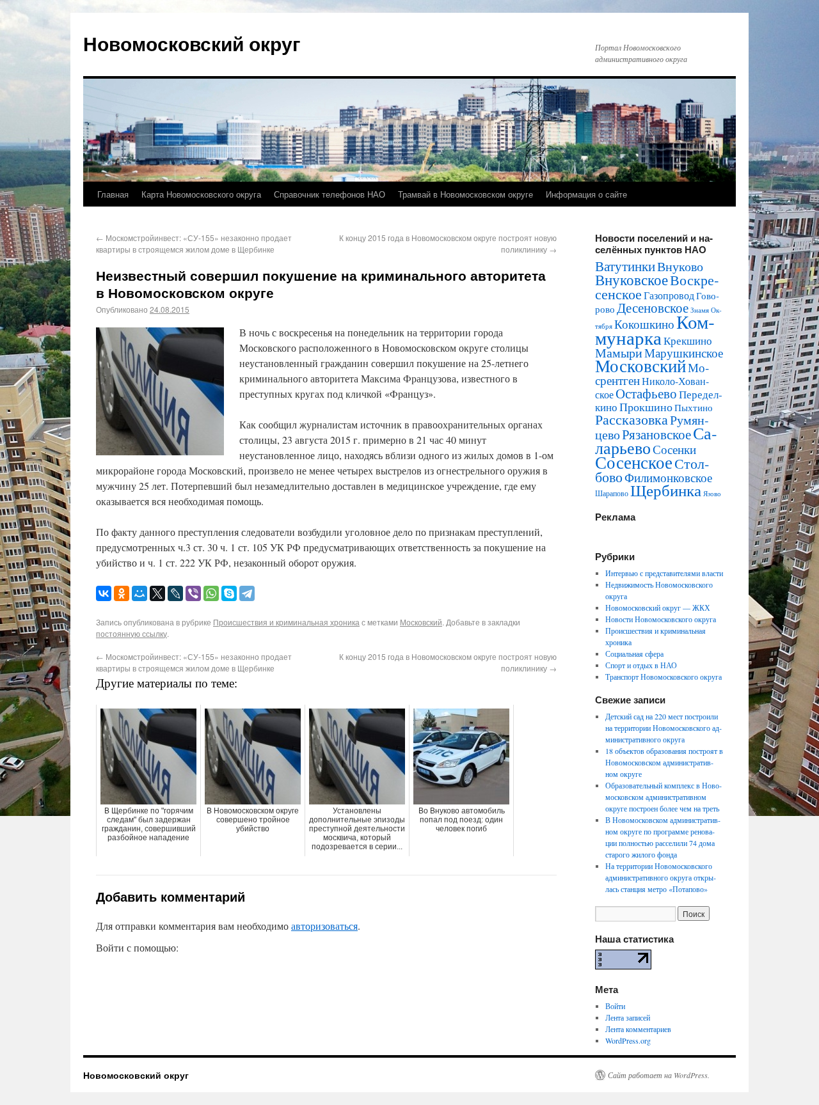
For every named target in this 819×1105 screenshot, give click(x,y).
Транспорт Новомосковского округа (663, 676)
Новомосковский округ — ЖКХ (657, 607)
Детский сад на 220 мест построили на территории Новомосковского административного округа (663, 727)
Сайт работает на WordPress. (659, 1075)
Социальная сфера (634, 653)
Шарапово (611, 493)
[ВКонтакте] (103, 593)
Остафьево (646, 393)
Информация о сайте (586, 194)
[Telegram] (247, 593)
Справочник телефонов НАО (329, 194)
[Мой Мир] (139, 593)
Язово (712, 493)
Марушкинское (683, 353)
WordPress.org (628, 1040)
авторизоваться (324, 925)
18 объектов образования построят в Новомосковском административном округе (664, 762)
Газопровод (669, 295)
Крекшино (688, 340)
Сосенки (674, 449)
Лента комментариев (638, 1029)
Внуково (680, 266)
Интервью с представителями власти (664, 573)
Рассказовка (631, 419)
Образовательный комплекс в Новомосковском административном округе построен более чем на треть (663, 796)
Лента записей (627, 1017)
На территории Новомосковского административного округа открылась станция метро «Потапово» (660, 877)
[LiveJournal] (175, 593)
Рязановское (656, 434)
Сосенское (633, 462)
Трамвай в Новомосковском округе (465, 194)
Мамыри (618, 352)
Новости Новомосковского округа (660, 619)
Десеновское (652, 308)
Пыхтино (693, 407)
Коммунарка (655, 329)
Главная (113, 194)
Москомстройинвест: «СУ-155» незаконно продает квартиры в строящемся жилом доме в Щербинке (194, 243)
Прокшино (645, 406)
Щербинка (665, 490)
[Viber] (193, 593)
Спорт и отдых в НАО (641, 665)
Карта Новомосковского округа (201, 194)
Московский (421, 621)
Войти (615, 1006)
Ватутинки (625, 266)
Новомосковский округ (192, 43)
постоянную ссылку (131, 633)
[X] (157, 593)
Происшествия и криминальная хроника (286, 621)
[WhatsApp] (211, 593)
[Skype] (229, 593)
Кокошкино (644, 324)
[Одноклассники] (121, 593)
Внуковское (631, 279)
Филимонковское (668, 477)
